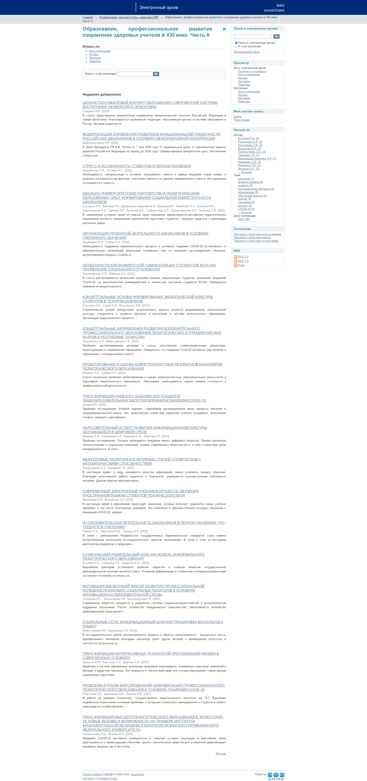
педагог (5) (245, 205)
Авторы (94, 54)
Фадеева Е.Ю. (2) (249, 165)
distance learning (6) (250, 182)
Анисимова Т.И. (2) (250, 145)
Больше (221, 753)
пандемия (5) (246, 202)
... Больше (245, 172)
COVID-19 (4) (246, 209)
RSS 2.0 (243, 261)
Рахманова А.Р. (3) (250, 141)
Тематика (95, 61)
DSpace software (92, 774)
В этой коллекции (249, 46)
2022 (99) (244, 219)
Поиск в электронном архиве (256, 42)
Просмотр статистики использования (257, 234)
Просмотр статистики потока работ (256, 240)
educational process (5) (252, 195)
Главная (88, 17)
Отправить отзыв (106, 778)
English (279, 10)
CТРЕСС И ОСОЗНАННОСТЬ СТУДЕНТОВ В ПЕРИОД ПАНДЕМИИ (137, 166)
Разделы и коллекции (252, 71)
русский (269, 10)
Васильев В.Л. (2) (249, 148)
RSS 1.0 (243, 256)
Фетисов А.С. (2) (248, 168)
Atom (241, 265)
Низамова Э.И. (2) (249, 161)
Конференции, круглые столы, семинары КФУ (129, 17)
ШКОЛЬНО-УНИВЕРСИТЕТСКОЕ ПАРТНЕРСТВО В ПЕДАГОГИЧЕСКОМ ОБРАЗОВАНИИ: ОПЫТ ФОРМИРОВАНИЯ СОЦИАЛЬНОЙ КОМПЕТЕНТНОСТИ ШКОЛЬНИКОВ (147, 198)
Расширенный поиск (247, 51)
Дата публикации (100, 51)
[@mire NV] (276, 776)
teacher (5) (244, 198)
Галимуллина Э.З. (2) (251, 151)
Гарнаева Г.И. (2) (248, 155)
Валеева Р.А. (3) (248, 138)
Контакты (88, 778)
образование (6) (248, 192)
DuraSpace (137, 774)
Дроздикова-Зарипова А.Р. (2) (257, 158)
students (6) (245, 185)
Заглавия (95, 57)
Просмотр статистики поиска (252, 237)
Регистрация (242, 120)
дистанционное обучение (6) (256, 188)
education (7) (246, 178)
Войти (280, 5)
